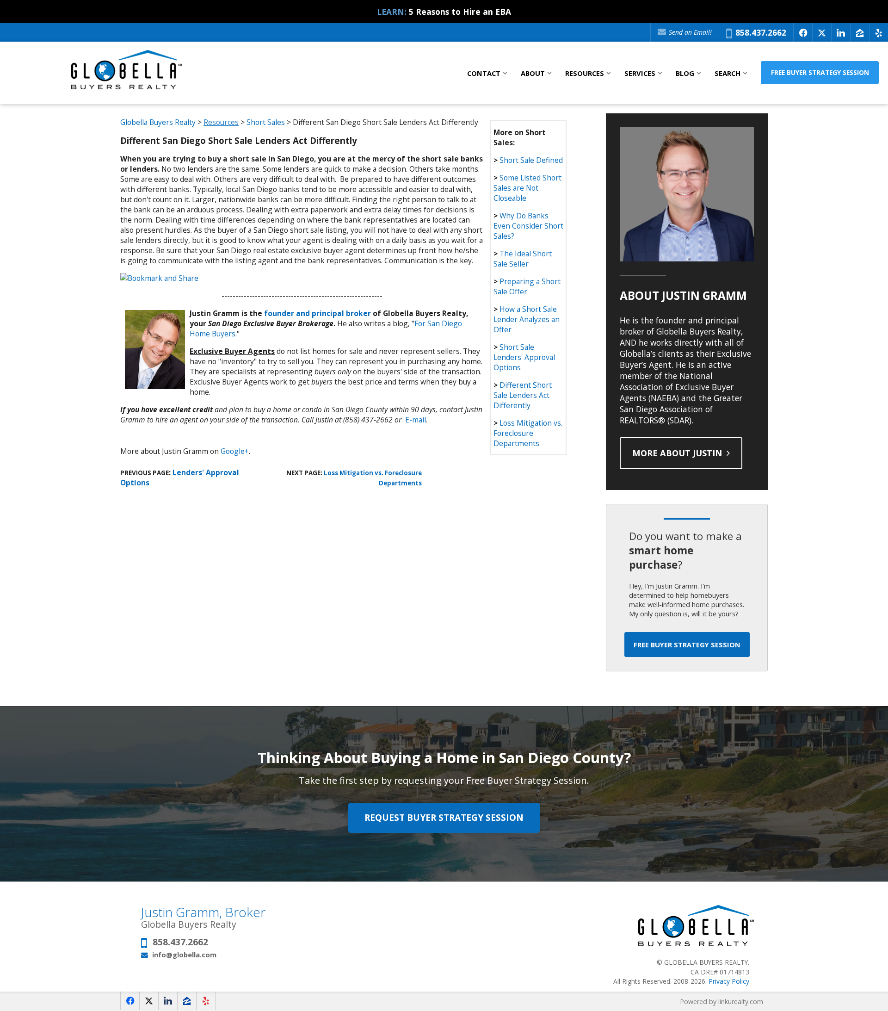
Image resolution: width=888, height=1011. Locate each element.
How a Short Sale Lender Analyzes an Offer (526, 319)
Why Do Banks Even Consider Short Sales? (528, 226)
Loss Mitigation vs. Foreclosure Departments (527, 433)
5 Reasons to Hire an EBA (460, 11)
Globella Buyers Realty (158, 122)
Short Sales (266, 122)
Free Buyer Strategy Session (820, 72)
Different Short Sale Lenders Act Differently (522, 395)
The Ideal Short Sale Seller (522, 258)
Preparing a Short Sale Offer (527, 286)
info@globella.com (184, 954)
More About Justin (678, 453)
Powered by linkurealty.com (721, 1001)
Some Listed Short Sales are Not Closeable (527, 188)
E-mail (415, 420)
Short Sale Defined (531, 160)
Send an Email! (689, 32)
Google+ (235, 451)
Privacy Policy (729, 981)
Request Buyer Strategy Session (444, 818)
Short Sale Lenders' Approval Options (524, 357)
